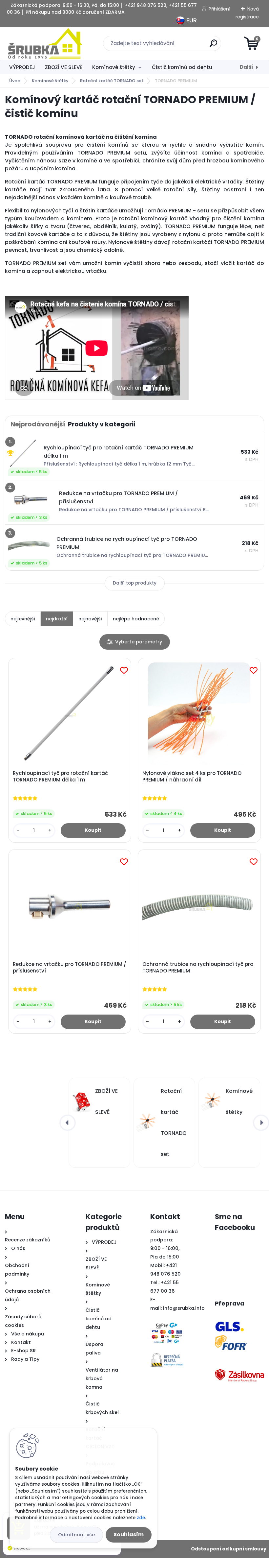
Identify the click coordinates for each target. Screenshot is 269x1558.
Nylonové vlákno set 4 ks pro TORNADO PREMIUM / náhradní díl (191, 776)
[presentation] (67, 1123)
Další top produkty (134, 583)
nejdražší (57, 618)
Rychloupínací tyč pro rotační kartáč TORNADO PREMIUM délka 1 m (60, 776)
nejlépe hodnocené (136, 618)
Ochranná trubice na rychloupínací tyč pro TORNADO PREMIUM (197, 967)
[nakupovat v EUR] (180, 19)
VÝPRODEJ (22, 67)
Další (246, 66)
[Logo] (45, 43)
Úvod (14, 81)
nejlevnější (22, 618)
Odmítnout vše (76, 1534)
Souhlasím (129, 1534)
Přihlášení (219, 9)
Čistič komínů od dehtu (182, 67)
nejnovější (90, 618)
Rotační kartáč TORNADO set (111, 81)
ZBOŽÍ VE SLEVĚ (64, 67)
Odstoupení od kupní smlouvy (228, 1549)
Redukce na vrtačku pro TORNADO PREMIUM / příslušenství (69, 967)
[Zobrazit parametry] (134, 642)
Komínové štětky (113, 67)
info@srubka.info (184, 1308)
